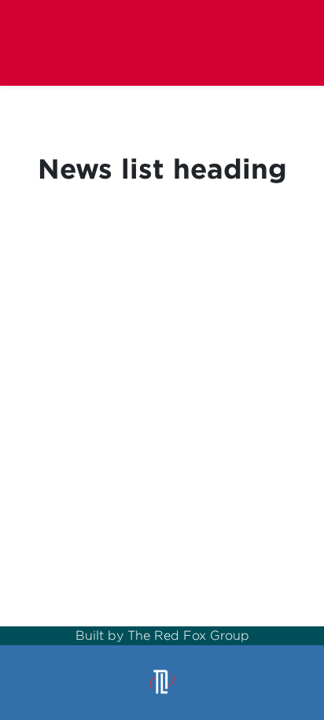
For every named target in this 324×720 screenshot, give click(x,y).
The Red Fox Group (188, 635)
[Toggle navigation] (287, 41)
